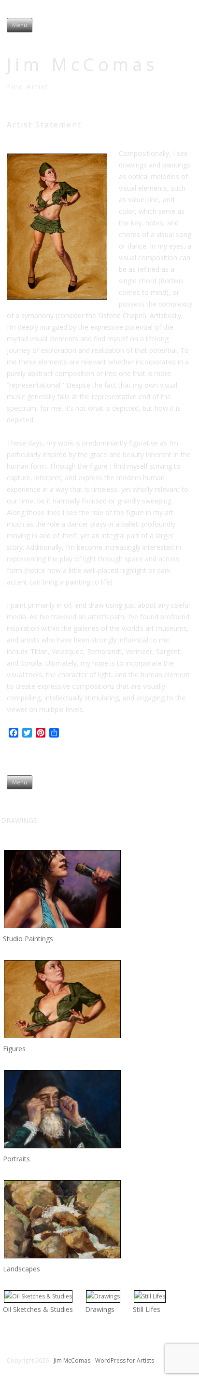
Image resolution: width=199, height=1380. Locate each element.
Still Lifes (146, 1309)
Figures (14, 1048)
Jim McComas (82, 64)
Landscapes (21, 1268)
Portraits (16, 1158)
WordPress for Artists (124, 1360)
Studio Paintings (28, 938)
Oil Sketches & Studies (38, 1309)
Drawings (99, 1309)
